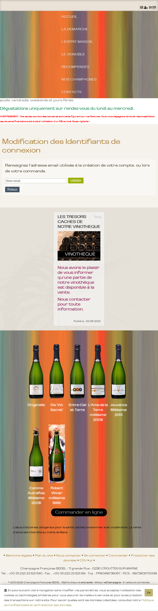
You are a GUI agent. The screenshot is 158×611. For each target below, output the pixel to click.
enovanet (87, 582)
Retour (12, 189)
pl (91, 560)
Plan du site (44, 555)
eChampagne (112, 582)
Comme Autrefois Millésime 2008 (36, 495)
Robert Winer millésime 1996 (57, 495)
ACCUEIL (69, 16)
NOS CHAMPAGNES (79, 79)
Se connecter (95, 555)
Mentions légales (19, 555)
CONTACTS (72, 92)
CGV (83, 560)
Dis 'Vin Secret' (56, 407)
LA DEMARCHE (75, 29)
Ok (149, 592)
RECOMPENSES (75, 67)
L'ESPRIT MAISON (77, 42)
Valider (75, 180)
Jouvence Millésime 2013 (118, 410)
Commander (118, 555)
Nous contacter (69, 555)
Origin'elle (36, 405)
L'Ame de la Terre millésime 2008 (98, 412)
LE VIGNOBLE (73, 54)
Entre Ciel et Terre (77, 407)
